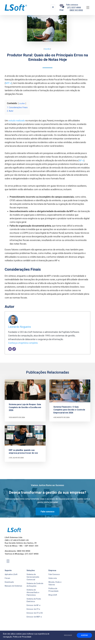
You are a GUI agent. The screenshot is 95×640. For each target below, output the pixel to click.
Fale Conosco (54, 574)
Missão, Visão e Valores (54, 583)
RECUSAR (68, 635)
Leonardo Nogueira (19, 326)
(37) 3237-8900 (74, 7)
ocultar (22, 103)
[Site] (14, 349)
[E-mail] (10, 349)
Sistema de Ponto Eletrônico (34, 600)
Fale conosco (72, 5)
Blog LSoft (52, 595)
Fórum (7, 578)
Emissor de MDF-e (34, 617)
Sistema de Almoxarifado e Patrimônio (33, 592)
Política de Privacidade (22, 637)
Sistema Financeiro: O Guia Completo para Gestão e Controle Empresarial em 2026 (69, 410)
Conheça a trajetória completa (23, 343)
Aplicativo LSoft (11, 574)
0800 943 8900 (76, 10)
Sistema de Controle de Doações (35, 584)
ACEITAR (84, 635)
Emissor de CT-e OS (35, 613)
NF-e (81, 160)
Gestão (47, 49)
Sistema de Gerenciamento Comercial (33, 577)
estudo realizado (17, 120)
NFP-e (8, 83)
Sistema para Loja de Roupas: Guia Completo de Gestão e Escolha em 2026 (25, 407)
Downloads (9, 582)
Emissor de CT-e (33, 609)
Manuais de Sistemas (13, 586)
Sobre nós (52, 578)
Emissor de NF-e (33, 605)
